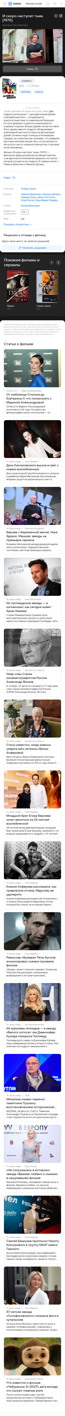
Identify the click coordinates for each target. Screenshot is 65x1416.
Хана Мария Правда (46, 200)
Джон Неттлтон (46, 197)
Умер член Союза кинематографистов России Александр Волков (26, 678)
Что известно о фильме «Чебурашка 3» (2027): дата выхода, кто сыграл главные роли (32, 1386)
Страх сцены (43, 306)
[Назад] (51, 262)
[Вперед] (58, 262)
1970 (21, 85)
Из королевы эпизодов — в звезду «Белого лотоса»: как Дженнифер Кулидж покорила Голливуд (31, 1032)
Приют (10, 306)
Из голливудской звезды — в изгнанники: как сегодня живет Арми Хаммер (28, 607)
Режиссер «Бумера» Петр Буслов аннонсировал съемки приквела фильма (30, 961)
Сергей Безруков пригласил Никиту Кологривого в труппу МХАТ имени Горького (32, 1245)
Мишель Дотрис (51, 194)
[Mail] (10, 3)
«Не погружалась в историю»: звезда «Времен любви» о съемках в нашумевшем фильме (32, 1174)
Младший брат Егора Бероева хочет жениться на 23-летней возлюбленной (28, 819)
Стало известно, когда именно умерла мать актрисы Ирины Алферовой (28, 748)
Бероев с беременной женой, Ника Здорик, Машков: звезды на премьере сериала (32, 536)
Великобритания (30, 205)
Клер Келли (27, 200)
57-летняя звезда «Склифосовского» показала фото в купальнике (32, 1315)
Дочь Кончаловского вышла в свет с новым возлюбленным (32, 467)
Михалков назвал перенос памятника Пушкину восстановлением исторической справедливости (30, 1103)
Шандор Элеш (29, 197)
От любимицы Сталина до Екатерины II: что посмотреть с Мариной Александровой (29, 398)
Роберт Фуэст (28, 188)
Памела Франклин (31, 194)
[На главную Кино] (16, 3)
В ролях (7, 194)
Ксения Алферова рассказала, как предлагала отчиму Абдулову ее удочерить (31, 890)
